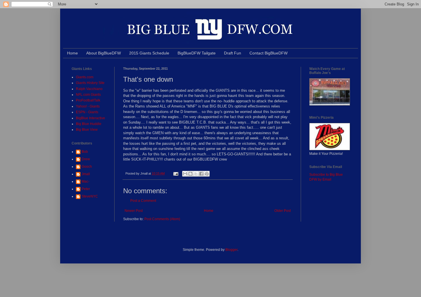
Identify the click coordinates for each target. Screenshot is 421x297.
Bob (85, 152)
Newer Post (134, 211)
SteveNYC (90, 196)
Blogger (231, 250)
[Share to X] (196, 174)
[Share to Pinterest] (207, 174)
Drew (86, 159)
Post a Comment (143, 201)
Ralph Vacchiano (89, 89)
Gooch (87, 167)
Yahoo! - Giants (88, 106)
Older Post (282, 211)
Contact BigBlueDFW (268, 53)
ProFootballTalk (88, 100)
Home (72, 53)
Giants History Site (90, 83)
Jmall (86, 174)
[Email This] (185, 174)
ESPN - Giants (87, 112)
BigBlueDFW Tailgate (197, 53)
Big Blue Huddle (88, 124)
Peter (86, 189)
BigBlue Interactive (90, 118)
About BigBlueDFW (103, 53)
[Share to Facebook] (201, 174)
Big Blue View (87, 130)
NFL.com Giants (88, 95)
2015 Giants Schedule (149, 53)
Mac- (85, 181)
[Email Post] (175, 173)
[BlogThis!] (190, 174)
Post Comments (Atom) (162, 219)
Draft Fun (232, 53)
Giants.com (84, 77)
